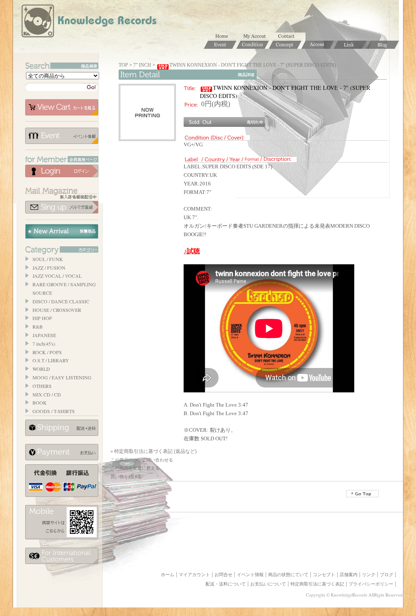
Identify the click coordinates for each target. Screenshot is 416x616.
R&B (37, 326)
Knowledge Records (88, 22)
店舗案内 (349, 574)
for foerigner (61, 556)
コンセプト (324, 574)
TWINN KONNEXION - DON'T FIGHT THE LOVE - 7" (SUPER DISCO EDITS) (252, 65)
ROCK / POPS (47, 352)
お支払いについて (61, 452)
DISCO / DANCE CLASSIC (60, 301)
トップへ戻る (362, 494)
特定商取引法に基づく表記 (317, 583)
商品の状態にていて (288, 574)
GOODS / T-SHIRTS (53, 411)
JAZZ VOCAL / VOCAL (57, 275)
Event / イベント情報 (220, 45)
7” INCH (142, 65)
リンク (368, 574)
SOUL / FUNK (47, 259)
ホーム (224, 37)
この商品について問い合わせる (141, 459)
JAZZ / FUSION (48, 267)
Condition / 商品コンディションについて (252, 45)
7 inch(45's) (43, 343)
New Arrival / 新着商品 (61, 231)
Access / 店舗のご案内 (317, 45)
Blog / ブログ (382, 45)
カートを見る (61, 107)
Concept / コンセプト (285, 45)
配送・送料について (226, 583)
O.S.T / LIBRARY (50, 360)
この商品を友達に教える (135, 468)
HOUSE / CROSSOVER (56, 310)
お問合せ (289, 37)
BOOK (39, 402)
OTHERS (42, 386)
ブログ (386, 574)
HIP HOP (42, 318)
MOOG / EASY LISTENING (61, 377)
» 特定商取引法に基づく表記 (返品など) (153, 451)
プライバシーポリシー (371, 583)
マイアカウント (256, 37)
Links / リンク (350, 45)
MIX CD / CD (46, 394)
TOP (123, 65)
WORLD (41, 369)
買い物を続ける (126, 476)
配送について (61, 428)
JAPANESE (44, 335)
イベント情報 (61, 136)
